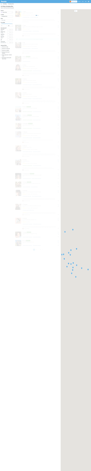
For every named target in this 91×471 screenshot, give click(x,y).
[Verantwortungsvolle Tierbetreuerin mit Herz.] (37, 234)
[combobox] (7, 12)
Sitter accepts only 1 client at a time (7, 55)
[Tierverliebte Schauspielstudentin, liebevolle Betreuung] (37, 137)
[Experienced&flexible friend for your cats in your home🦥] (37, 176)
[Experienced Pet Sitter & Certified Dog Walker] (37, 47)
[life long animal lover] (37, 164)
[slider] (1, 23)
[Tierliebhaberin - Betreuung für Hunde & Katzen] (37, 59)
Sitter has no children (5, 50)
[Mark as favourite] (58, 22)
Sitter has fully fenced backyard (5, 53)
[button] (68, 264)
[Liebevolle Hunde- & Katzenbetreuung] (37, 70)
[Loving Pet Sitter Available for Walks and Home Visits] (37, 184)
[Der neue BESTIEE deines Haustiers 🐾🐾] (37, 223)
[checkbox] (1, 46)
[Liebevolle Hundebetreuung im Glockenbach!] (37, 109)
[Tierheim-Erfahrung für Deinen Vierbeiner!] (37, 84)
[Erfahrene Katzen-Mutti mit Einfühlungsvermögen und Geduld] (37, 30)
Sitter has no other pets (6, 48)
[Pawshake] (4, 1)
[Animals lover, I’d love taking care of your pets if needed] (37, 195)
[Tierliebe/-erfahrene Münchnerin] (37, 16)
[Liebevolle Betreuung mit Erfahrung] (37, 126)
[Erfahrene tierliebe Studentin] (37, 97)
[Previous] (32, 250)
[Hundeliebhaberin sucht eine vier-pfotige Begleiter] (37, 117)
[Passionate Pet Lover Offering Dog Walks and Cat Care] (37, 209)
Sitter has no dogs (5, 46)
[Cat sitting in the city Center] (37, 151)
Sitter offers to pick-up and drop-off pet (6, 58)
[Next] (42, 250)
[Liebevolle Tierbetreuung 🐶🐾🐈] (37, 243)
